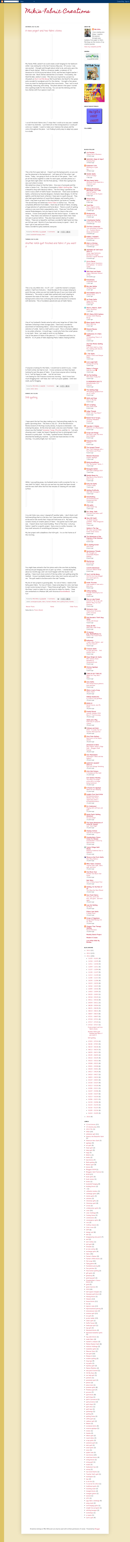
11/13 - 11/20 (93, 975)
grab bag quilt (90, 1278)
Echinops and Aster (92, 728)
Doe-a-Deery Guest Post (94, 882)
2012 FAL (89, 1129)
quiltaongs (89, 1411)
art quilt (88, 1145)
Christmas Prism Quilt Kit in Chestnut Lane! (94, 183)
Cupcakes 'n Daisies (92, 426)
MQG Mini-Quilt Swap (93, 627)
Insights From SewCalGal (94, 794)
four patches (90, 1268)
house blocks (90, 1301)
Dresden (89, 1247)
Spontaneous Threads (93, 551)
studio (88, 1465)
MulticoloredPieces (92, 462)
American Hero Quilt (92, 1141)
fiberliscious (90, 561)
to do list (89, 1481)
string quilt (89, 1462)
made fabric (90, 1339)
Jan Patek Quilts (91, 299)
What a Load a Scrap (93, 690)
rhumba (71, 601)
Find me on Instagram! (93, 832)
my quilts (89, 1363)
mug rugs (89, 1361)
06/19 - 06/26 (93, 1047)
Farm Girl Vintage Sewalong (95, 766)
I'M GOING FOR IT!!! (93, 238)
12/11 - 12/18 (93, 964)
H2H (58, 601)
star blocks (89, 1455)
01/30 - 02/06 (93, 1102)
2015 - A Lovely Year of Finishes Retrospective (93, 730)
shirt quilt (89, 1445)
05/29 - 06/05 (93, 1055)
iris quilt (88, 1316)
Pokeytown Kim (91, 441)
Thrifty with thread (92, 621)
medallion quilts (91, 1349)
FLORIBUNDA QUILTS (94, 382)
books (88, 1182)
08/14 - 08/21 (93, 1011)
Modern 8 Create (92, 938)
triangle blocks (91, 1491)
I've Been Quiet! (91, 288)
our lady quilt (90, 1375)
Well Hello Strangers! (93, 492)
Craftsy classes (91, 1225)
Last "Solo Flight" (91, 826)
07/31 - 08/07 (93, 1016)
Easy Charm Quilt (91, 406)
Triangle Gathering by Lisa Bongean (94, 593)
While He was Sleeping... (94, 789)
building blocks (91, 1186)
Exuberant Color (91, 166)
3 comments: (51, 232)
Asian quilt (89, 1148)
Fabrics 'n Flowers (92, 368)
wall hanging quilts (92, 1506)
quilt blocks (90, 1395)
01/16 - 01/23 (93, 1108)
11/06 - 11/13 (93, 978)
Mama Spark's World (93, 322)
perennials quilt (91, 1380)
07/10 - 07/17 (93, 1025)
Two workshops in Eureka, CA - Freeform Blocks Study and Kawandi (94, 230)
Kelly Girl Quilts (91, 484)
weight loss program (92, 1508)
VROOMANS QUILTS (93, 293)
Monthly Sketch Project (94, 935)
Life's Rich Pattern (92, 771)
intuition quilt (90, 1313)
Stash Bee (89, 205)
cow (87, 1222)
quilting (88, 1414)
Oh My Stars (90, 1373)
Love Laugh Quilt (91, 362)
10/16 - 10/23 (93, 986)
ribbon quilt (89, 1436)
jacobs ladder (90, 1318)
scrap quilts (90, 1440)
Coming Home (90, 1215)
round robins (90, 1438)
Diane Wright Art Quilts (94, 657)
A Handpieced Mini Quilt (93, 773)
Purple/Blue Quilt (91, 281)
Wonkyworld (90, 213)
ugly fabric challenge (92, 1501)
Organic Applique (91, 457)
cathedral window (92, 1191)
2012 (89, 953)
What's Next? (90, 692)
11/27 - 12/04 (93, 969)
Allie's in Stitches (92, 243)
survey (88, 1469)
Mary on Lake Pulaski (93, 599)
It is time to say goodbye (94, 698)
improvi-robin (90, 1306)
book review (90, 1179)
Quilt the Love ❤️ (91, 370)
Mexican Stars (90, 1351)
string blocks (90, 1460)
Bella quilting (90, 1162)
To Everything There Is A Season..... (94, 338)
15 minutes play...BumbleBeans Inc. (93, 633)
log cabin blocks (91, 1337)
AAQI (32, 389)
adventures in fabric (92, 745)
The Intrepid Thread (92, 447)
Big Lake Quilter (91, 286)
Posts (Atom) (38, 610)
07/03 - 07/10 (93, 1041)
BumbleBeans (65, 591)
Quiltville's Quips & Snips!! (95, 159)
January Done (90, 294)
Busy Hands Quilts (92, 180)
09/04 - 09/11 (93, 1003)
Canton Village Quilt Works (93, 848)
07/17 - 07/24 (93, 1022)
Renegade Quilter (92, 469)
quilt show (89, 1407)
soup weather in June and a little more (94, 585)
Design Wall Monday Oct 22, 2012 (94, 920)
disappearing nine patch (93, 1237)
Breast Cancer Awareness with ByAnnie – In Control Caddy (94, 265)
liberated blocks (91, 1330)
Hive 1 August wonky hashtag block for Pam (93, 208)
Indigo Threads (91, 411)
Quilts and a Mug (91, 720)
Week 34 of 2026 (91, 200)
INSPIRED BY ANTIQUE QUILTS (94, 250)
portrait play (90, 563)
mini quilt (89, 1354)
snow (88, 1450)
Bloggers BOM (91, 1169)
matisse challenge (92, 1346)
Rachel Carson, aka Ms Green (93, 706)
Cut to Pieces (90, 261)
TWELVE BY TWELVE (94, 674)
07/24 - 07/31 (93, 1019)
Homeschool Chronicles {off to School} (93, 612)
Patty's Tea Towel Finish (94, 635)
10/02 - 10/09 (93, 992)
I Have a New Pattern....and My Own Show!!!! (94, 643)
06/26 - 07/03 (93, 1044)
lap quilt (88, 1328)
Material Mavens (91, 329)
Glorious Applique (92, 667)
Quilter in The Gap (92, 528)
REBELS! (89, 703)
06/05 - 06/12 (93, 1052)
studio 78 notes (91, 583)
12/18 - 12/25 (93, 961)
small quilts (89, 1448)
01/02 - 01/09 (93, 1113)
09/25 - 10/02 (93, 994)
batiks (88, 1157)
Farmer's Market (51, 601)
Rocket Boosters (91, 930)
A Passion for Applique (93, 788)
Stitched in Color (91, 609)
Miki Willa (97, 29)
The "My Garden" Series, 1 (94, 464)
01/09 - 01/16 (93, 1110)
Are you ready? (91, 818)
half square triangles (92, 1292)
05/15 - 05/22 (93, 1061)
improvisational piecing (93, 1309)
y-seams (89, 1515)
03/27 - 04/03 (93, 1080)
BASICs (88, 1155)
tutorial (88, 1496)
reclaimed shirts (91, 1426)
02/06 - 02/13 (93, 1099)
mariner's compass (92, 1342)
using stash (89, 1503)
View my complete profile (92, 47)
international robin (92, 1311)
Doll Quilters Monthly (93, 778)
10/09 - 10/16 (93, 989)
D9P (87, 1230)
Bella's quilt (90, 1165)
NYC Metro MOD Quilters (94, 314)
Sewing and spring (92, 364)
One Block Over (91, 872)
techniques (89, 1477)
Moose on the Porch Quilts (95, 857)
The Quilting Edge (92, 390)
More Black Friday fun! (93, 377)
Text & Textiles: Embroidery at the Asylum (94, 193)
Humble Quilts (91, 174)
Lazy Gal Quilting (92, 905)
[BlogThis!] (64, 232)
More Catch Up (91, 324)
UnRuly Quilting (91, 591)
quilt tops (89, 1409)
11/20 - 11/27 (93, 972)
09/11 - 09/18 (93, 1000)
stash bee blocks (91, 1457)
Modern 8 (89, 1356)
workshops (89, 1513)
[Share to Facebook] (67, 232)
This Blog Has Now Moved (94, 890)
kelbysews (89, 640)
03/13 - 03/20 (93, 1086)
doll (87, 1239)
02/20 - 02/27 (93, 1094)
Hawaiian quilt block (92, 1294)
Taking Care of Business (93, 154)
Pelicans (89, 443)
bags (87, 1153)
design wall (89, 1232)
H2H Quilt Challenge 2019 (94, 470)
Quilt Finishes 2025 (92, 245)
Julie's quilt (89, 1321)
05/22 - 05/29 (93, 1058)
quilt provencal (91, 1402)
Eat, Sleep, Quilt (91, 512)
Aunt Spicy (89, 880)
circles (88, 1206)
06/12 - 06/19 (93, 1050)
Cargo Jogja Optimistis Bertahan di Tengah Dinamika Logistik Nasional (94, 255)
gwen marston (90, 1287)
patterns (89, 1378)
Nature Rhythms (91, 1368)
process (88, 1392)
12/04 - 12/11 (93, 967)
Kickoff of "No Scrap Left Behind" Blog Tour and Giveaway (94, 602)
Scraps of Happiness (93, 918)
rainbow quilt (90, 1421)
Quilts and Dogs (91, 398)
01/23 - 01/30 (93, 1105)
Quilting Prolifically (92, 490)
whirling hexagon (91, 1510)
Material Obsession (92, 456)
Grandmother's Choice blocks (93, 1281)
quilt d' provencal (91, 1399)
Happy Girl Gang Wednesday (91, 302)
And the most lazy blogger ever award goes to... (94, 577)
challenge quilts (91, 1194)
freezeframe (90, 280)
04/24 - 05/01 (93, 1069)
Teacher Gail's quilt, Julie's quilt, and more (94, 866)
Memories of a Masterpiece (94, 428)
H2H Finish (89, 546)
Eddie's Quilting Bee (65, 187)
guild (87, 1284)
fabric (43, 234)
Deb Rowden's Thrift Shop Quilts (95, 618)
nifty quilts (89, 505)
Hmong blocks (90, 1296)
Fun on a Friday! (91, 176)
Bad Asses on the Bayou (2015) (94, 739)
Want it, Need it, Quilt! (93, 308)
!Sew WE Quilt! (91, 518)
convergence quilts (36, 601)
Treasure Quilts (91, 649)
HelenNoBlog (90, 497)
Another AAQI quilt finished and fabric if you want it (95, 1033)
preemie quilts (90, 1387)
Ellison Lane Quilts (92, 912)
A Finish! (89, 669)
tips (87, 1479)
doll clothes (90, 1242)
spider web (89, 1452)
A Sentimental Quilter (93, 220)
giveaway (89, 1276)
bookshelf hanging (36, 234)
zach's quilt (89, 1518)
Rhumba (58, 430)
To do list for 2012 (92, 1484)
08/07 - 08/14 (93, 1014)
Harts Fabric (52, 202)
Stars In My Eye (91, 400)
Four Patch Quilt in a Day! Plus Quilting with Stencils (94, 348)
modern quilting (91, 1358)
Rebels (88, 1423)
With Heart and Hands (93, 271)
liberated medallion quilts (94, 1333)
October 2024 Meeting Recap (93, 317)
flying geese (90, 1263)
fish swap (89, 1261)
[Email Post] (58, 232)
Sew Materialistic (92, 755)
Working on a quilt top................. (92, 168)
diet (87, 1234)
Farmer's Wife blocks (93, 1259)
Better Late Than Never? (93, 413)
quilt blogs (89, 1397)
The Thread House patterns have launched (94, 684)
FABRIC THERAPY (92, 237)
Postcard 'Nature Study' (93, 569)
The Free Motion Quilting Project (94, 344)
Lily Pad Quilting (91, 375)
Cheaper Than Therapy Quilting (93, 927)
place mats (89, 1385)
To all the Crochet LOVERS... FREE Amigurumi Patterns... (94, 521)
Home (52, 607)
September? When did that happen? (94, 757)
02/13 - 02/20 (93, 1097)
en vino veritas (90, 1249)
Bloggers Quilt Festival (93, 1172)
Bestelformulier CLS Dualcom (92, 384)
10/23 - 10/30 (93, 983)
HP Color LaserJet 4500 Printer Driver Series (93, 531)
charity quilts (90, 1196)
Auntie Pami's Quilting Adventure (93, 815)
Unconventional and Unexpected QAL (92, 499)
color (87, 1210)
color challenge (91, 1213)
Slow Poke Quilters (92, 736)
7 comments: (51, 599)
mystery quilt (90, 1366)
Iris (68, 430)
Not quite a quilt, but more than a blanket (94, 435)
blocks (88, 1167)
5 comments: (51, 386)
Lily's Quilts (90, 682)
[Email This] (62, 232)
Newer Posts (30, 607)
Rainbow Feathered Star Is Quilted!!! (94, 851)
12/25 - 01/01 (93, 958)
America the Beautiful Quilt (95, 1136)
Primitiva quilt (90, 1390)
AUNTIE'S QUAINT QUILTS (92, 764)
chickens (89, 1198)
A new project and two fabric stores (43, 31)
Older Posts (74, 607)
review (88, 1431)
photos (88, 1383)
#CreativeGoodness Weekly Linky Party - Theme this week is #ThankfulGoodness (93, 798)
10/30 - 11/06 (93, 980)
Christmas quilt (91, 1203)
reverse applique (91, 1428)
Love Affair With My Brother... (93, 941)
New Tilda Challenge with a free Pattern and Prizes (94, 450)
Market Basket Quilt (92, 1344)
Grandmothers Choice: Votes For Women (93, 838)
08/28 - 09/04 (93, 1005)
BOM (88, 1174)
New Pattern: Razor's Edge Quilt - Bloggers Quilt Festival (94, 748)
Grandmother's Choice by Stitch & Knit (94, 841)
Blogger (97, 1529)
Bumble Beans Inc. (92, 475)
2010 (89, 1117)
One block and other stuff (94, 513)
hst (87, 1304)
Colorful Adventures (92, 568)
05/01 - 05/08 (93, 1066)
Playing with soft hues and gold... (94, 809)
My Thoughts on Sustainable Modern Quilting (92, 554)
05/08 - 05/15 (93, 1063)
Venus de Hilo (90, 626)
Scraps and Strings (92, 433)
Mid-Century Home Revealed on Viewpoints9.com (92, 660)
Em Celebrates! (91, 806)
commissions (90, 1218)
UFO (87, 1498)
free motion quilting (92, 1271)
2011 (89, 956)
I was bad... (89, 540)
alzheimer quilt (90, 1134)
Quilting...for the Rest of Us (94, 887)
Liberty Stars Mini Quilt (93, 222)
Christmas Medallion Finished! (92, 420)
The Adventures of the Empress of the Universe (94, 537)
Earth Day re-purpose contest (93, 722)
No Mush (89, 907)
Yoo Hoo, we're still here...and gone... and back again (94, 898)
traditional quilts (91, 1486)
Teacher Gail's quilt (92, 1474)
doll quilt (89, 1244)
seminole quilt (90, 1443)
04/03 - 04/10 (93, 1077)
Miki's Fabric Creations (57, 11)
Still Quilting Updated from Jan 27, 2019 (94, 392)
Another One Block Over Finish (93, 874)
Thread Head (90, 199)
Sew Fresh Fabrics (92, 895)
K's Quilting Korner (92, 545)
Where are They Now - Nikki (93, 676)
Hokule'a (89, 1299)
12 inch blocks (90, 1124)
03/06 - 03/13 (93, 1088)
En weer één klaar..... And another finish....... (94, 651)
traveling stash (91, 1489)
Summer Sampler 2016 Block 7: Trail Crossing (93, 714)
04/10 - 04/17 (93, 1074)
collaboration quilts (92, 1208)
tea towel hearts (91, 1472)
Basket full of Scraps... (93, 418)
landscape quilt (91, 1325)
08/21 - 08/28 (93, 1008)
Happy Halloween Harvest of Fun (94, 274)
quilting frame (64, 601)
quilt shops (89, 1404)
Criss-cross (90, 1227)
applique (89, 1143)
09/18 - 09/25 (93, 997)
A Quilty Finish (90, 913)
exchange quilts (91, 1251)
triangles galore (91, 1493)
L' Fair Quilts (90, 354)
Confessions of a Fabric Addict (94, 334)
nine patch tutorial (92, 1371)
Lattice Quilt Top (91, 507)
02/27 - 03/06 (93, 1091)
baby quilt (89, 1150)
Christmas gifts (91, 1201)
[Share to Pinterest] (69, 232)
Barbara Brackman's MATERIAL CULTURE (93, 189)
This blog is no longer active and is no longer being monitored (93, 781)
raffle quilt (89, 1419)
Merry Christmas (91, 309)
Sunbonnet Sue (91, 1467)
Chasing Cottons (91, 831)
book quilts (89, 1177)
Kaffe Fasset (90, 1323)
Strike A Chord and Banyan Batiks (94, 356)
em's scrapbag (91, 405)
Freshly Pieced (91, 711)
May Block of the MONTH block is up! (94, 478)
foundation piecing (92, 1266)
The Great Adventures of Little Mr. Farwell (94, 823)
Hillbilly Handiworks (92, 697)
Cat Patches (90, 153)
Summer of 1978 (91, 215)
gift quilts (89, 1273)
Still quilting (31, 397)
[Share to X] (65, 232)
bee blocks (89, 1160)
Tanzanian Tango (48, 430)
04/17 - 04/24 (93, 1072)
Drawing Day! (90, 161)
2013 (89, 950)
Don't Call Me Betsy (41, 79)
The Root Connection (93, 227)
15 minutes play (91, 1127)
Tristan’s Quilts (91, 485)
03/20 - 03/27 (93, 1083)
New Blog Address (92, 859)
